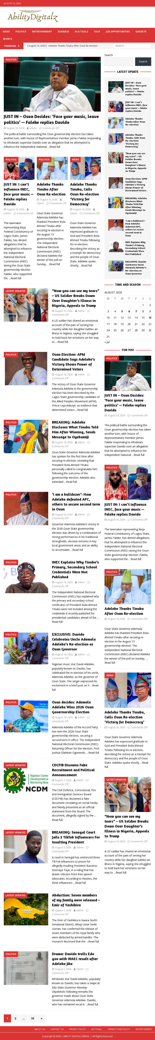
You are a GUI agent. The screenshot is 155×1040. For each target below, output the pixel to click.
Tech (97, 31)
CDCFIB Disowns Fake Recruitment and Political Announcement (73, 770)
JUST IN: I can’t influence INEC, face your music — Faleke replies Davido (18, 194)
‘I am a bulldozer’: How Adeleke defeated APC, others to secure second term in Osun (76, 501)
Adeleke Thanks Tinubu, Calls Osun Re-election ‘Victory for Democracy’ (84, 194)
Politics (21, 31)
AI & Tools (81, 31)
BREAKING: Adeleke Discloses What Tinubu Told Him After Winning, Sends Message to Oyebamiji (75, 429)
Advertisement (144, 1029)
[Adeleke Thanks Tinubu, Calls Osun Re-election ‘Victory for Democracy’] (85, 168)
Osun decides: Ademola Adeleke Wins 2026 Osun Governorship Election (73, 707)
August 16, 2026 (15, 128)
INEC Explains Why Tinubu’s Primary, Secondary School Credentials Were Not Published (75, 569)
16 (150, 317)
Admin (33, 128)
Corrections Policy (119, 1029)
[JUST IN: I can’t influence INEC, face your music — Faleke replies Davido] (19, 168)
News (6, 31)
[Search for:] (132, 46)
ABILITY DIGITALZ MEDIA (76, 1036)
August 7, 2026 (63, 780)
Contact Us (57, 1029)
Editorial (96, 1029)
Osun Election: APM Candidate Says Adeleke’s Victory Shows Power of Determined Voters (73, 361)
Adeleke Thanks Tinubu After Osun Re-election (51, 189)
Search (109, 55)
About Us (39, 1029)
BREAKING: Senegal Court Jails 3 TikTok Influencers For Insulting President (76, 837)
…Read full (53, 146)
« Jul (107, 342)
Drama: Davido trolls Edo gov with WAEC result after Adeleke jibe (75, 958)
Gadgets (141, 31)
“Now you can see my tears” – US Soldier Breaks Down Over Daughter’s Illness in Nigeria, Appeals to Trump (75, 298)
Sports (7, 39)
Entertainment (42, 31)
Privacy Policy (77, 1029)
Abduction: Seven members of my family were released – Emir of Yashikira (76, 900)
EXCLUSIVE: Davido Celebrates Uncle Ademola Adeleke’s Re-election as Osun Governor (74, 641)
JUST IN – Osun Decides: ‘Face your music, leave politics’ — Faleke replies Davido (136, 88)
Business (63, 31)
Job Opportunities (118, 31)
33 (32, 1018)
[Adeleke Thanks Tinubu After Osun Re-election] (52, 168)
